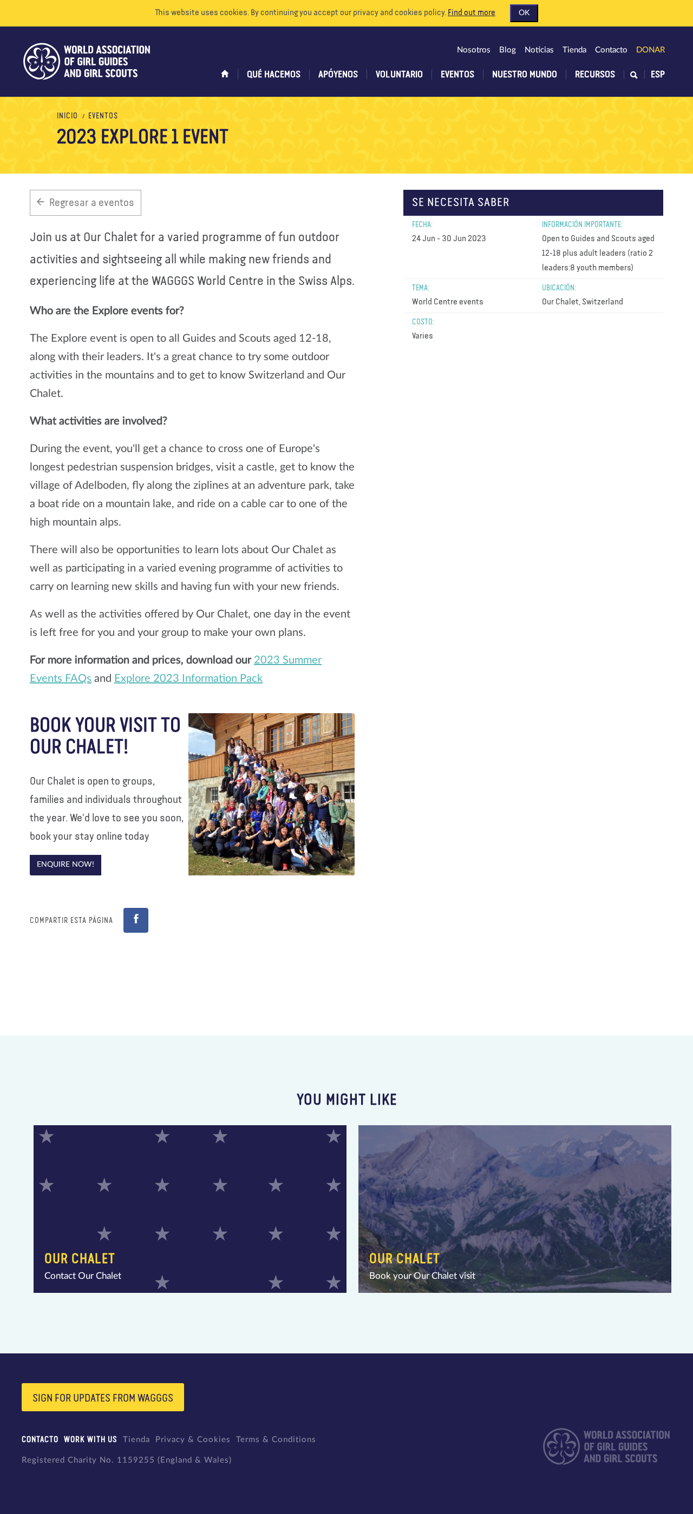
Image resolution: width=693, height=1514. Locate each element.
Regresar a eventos (91, 202)
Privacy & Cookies (193, 1440)
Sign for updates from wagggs (102, 1398)
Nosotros (474, 50)
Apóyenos (338, 74)
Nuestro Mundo (524, 74)
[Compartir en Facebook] (135, 920)
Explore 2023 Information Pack (188, 678)
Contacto (611, 50)
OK (524, 13)
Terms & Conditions (276, 1440)
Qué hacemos (273, 74)
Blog (507, 50)
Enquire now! (65, 864)
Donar (650, 50)
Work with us (90, 1440)
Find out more (471, 13)
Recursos (595, 74)
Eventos (457, 74)
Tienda (574, 50)
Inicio (67, 116)
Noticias (539, 50)
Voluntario (399, 74)
